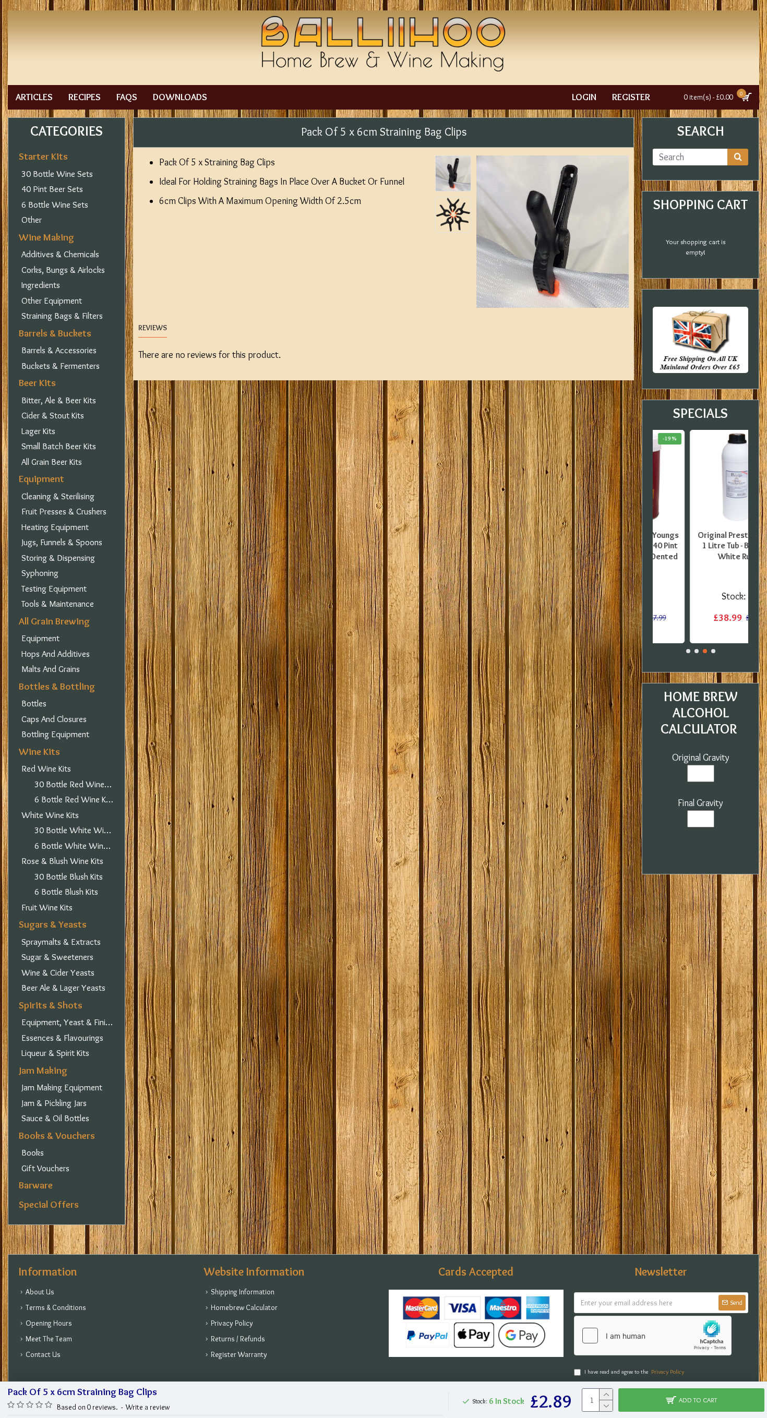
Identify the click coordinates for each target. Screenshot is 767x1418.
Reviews (152, 327)
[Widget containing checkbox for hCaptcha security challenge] (653, 1335)
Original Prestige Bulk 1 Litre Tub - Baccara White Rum (700, 546)
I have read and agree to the (634, 1371)
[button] (688, 651)
